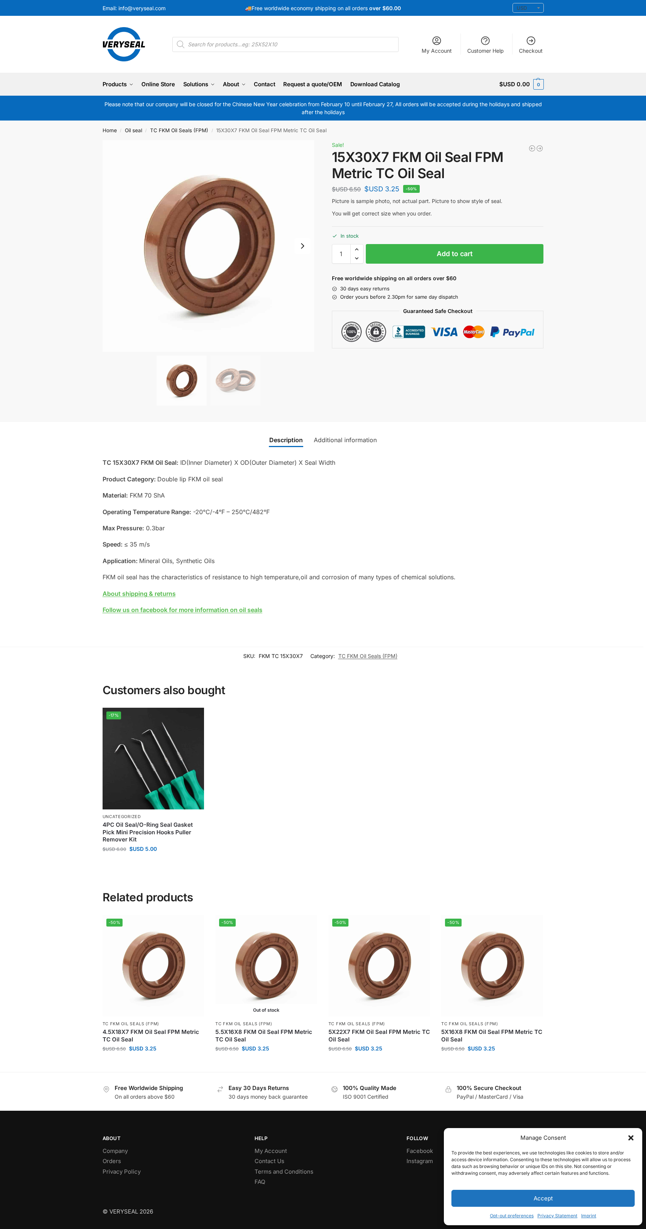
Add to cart (455, 254)
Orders (112, 1161)
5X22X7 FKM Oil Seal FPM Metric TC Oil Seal (379, 1035)
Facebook (420, 1150)
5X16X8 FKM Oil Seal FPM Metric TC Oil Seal (491, 1035)
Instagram (420, 1161)
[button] (631, 1138)
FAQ (260, 1181)
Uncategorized (122, 816)
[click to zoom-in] (209, 246)
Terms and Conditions (284, 1171)
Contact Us (269, 1161)
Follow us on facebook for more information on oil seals (182, 610)
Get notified (266, 1064)
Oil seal (133, 130)
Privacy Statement (557, 1215)
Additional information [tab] (345, 440)
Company (115, 1150)
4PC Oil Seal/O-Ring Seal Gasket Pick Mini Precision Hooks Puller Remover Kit (148, 832)
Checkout (531, 50)
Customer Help (485, 50)
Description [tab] (286, 440)
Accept (543, 1198)
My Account (437, 50)
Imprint (588, 1215)
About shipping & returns (139, 593)
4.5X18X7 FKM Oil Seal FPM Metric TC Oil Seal (151, 1035)
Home (110, 130)
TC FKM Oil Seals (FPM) (179, 130)
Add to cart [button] (153, 864)
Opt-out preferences (512, 1215)
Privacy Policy (122, 1171)
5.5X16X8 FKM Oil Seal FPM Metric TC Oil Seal (263, 1035)
